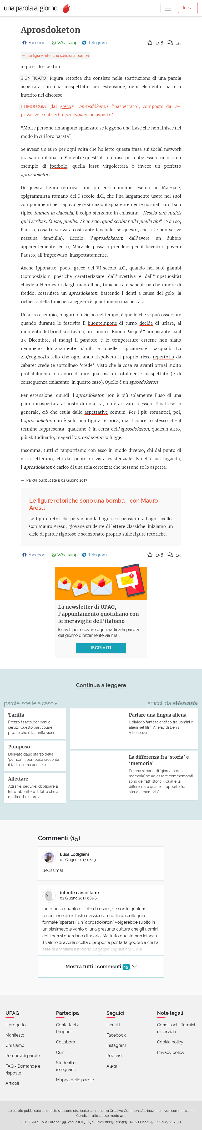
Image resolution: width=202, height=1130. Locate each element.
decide (146, 323)
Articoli (12, 1083)
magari (66, 314)
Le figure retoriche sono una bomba (58, 55)
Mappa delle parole (75, 1079)
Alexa (112, 1066)
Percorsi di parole (23, 1055)
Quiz (60, 1052)
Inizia (188, 7)
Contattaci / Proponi (67, 1028)
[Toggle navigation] (167, 8)
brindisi (58, 331)
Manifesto (15, 1035)
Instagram (116, 1045)
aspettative (96, 412)
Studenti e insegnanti (65, 1066)
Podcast (115, 1055)
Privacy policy (170, 1052)
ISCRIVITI (101, 647)
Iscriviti (113, 1024)
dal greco (60, 106)
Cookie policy (170, 1041)
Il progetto (16, 1024)
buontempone (102, 323)
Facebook (116, 1035)
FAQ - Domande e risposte (23, 1070)
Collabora (65, 1041)
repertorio (163, 356)
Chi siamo (15, 1045)
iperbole (58, 166)
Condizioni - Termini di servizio (176, 1028)
